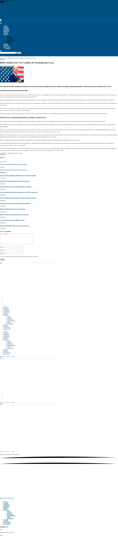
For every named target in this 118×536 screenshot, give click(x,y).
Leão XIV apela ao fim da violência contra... (12, 220)
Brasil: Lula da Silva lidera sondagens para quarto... (15, 225)
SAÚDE (9, 41)
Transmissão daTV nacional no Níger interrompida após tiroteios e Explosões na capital (20, 4)
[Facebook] (0, 17)
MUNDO (5, 33)
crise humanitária (57, 113)
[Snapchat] (5, 17)
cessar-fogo (37, 103)
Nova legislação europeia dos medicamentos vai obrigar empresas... (19, 192)
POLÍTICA (6, 45)
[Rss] (6, 17)
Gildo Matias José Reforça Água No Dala (9, 14)
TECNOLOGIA (6, 47)
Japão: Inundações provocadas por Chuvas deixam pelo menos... (18, 198)
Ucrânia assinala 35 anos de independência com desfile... (16, 186)
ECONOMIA (6, 30)
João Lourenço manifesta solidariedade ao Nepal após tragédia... (18, 175)
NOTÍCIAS (6, 34)
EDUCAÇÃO (10, 38)
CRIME (8, 36)
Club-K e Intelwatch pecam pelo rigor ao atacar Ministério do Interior (16, 3)
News (5, 58)
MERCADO (6, 31)
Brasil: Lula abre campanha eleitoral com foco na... (14, 214)
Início (1, 58)
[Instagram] (1, 17)
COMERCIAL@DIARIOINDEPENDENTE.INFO (16, 301)
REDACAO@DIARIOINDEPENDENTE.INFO (15, 304)
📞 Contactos (6, 48)
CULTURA (5, 27)
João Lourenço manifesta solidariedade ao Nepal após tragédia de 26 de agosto (18, 16)
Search (18, 52)
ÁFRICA (5, 26)
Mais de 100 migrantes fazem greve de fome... (13, 209)
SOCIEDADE (10, 42)
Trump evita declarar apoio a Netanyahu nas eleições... (15, 203)
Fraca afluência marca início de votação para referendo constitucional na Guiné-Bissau (20, 6)
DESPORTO (6, 29)
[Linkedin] (2, 17)
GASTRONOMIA (11, 40)
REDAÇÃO (7, 65)
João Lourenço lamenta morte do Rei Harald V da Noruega (13, 13)
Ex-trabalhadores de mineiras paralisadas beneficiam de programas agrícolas (17, 11)
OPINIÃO (5, 44)
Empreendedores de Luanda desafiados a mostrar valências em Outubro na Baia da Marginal (21, 10)
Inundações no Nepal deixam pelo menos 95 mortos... (15, 181)
